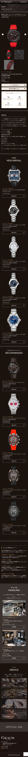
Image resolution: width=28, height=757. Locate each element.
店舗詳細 (14, 627)
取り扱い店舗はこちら (14, 88)
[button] (3, 34)
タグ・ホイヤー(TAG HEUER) (6, 72)
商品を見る (14, 196)
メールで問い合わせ (14, 85)
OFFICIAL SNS (23, 1)
